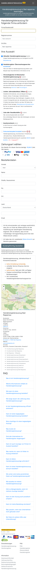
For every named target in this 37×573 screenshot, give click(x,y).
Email (3, 218)
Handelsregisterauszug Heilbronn (15, 365)
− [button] (3, 289)
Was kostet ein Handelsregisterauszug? (14, 430)
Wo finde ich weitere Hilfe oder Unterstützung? (16, 518)
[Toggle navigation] (33, 3)
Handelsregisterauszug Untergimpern (16, 363)
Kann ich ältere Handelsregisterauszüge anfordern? (17, 460)
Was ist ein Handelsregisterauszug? (17, 378)
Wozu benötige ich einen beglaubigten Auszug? (18, 422)
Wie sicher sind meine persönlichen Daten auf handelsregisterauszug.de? (18, 475)
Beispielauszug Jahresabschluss (25, 104)
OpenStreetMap (26, 309)
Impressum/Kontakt (7, 558)
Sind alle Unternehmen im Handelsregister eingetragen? (15, 437)
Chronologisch (23, 87)
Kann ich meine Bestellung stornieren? (18, 504)
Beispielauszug (7, 60)
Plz (2, 188)
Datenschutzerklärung (8, 562)
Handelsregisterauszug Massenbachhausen (18, 361)
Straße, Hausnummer (8, 180)
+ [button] (3, 286)
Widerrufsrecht (27, 239)
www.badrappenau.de (8, 343)
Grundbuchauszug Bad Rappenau (15, 349)
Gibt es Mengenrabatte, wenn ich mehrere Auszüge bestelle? (17, 490)
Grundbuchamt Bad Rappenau (14, 351)
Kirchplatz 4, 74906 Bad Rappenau (12, 340)
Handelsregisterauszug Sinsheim (15, 367)
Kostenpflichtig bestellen (13, 246)
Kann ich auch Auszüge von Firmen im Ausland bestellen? (18, 445)
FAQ (21, 546)
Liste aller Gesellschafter (15, 112)
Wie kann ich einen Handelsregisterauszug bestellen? (17, 392)
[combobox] (18, 30)
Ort (2, 196)
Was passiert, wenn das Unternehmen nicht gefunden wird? (18, 511)
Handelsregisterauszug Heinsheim (15, 357)
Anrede (3, 164)
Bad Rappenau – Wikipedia (13, 353)
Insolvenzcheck (10, 123)
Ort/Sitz (3, 43)
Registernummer (6, 35)
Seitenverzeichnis (7, 566)
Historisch (14, 87)
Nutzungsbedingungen (8, 564)
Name (3, 172)
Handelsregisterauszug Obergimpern (16, 355)
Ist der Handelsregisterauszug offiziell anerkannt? (18, 407)
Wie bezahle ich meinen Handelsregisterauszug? (14, 482)
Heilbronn (5, 326)
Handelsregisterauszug (13, 3)
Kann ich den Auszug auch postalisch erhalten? (18, 498)
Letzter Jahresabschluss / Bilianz (17, 91)
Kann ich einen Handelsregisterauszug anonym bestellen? (18, 467)
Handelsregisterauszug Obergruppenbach (17, 359)
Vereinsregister (6, 548)
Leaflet (20, 309)
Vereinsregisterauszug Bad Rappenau (16, 369)
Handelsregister (25, 552)
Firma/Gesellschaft (7, 27)
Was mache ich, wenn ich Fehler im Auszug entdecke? (17, 452)
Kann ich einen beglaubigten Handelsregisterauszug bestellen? (17, 415)
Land (2, 204)
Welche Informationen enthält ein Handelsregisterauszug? (16, 385)
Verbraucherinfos (6, 560)
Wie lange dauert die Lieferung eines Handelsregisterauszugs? (18, 400)
